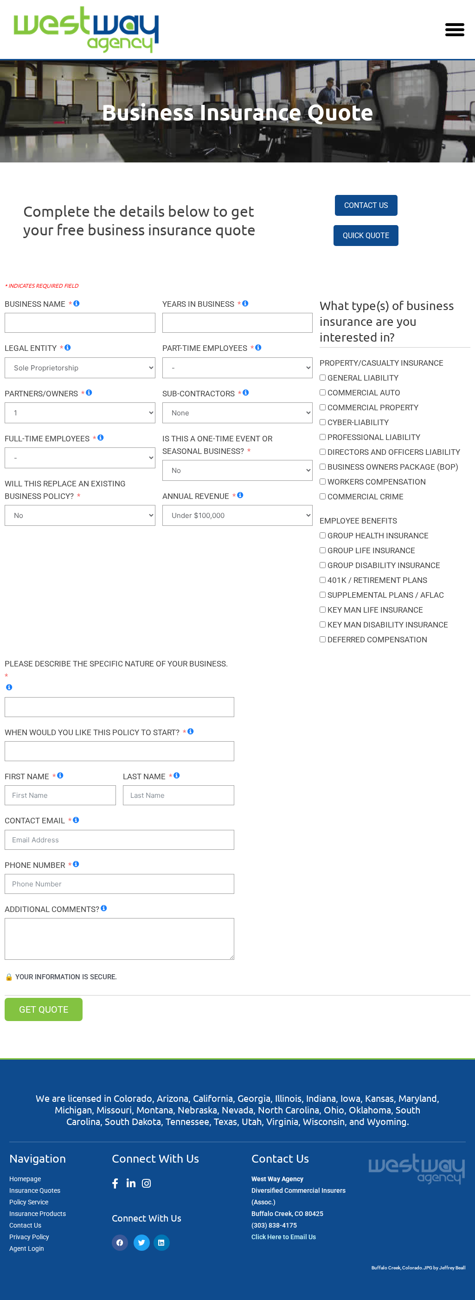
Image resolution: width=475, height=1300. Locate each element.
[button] (454, 29)
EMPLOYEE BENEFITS (358, 520)
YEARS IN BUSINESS (198, 304)
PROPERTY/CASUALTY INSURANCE (381, 363)
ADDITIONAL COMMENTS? (52, 909)
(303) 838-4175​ (274, 1225)
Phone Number (35, 865)
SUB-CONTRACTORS (198, 393)
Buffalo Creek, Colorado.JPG (402, 1267)
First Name (27, 776)
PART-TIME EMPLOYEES (204, 348)
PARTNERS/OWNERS (41, 393)
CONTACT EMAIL (35, 820)
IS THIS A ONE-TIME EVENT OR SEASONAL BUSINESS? (217, 445)
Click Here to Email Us (283, 1237)
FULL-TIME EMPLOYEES (47, 438)
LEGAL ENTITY (31, 348)
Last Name (144, 776)
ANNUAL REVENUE (195, 496)
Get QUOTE (43, 1009)
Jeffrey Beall (452, 1267)
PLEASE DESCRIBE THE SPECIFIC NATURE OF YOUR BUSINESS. (116, 663)
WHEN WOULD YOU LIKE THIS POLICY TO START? (92, 732)
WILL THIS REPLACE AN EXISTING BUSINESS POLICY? (65, 490)
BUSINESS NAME (35, 304)
